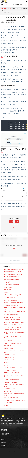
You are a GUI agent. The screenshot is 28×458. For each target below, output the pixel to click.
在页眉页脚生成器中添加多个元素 (11, 330)
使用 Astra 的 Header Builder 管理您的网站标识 (14, 311)
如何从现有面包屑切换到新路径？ (11, 397)
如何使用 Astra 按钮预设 (9, 388)
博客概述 (6, 405)
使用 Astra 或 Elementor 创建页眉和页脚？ (13, 302)
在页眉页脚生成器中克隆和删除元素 (12, 319)
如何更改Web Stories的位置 (10, 370)
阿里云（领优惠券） (6, 433)
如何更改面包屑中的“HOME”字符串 (11, 391)
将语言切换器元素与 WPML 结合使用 (12, 317)
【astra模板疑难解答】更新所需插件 (12, 279)
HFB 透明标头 (7, 282)
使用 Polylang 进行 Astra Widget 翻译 (12, 295)
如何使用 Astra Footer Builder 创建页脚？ (13, 324)
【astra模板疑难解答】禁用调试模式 (12, 276)
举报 (14, 227)
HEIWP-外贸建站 (17, 449)
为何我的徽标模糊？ (8, 340)
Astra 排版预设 (7, 365)
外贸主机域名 (18, 5)
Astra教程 (10, 8)
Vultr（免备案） (5, 434)
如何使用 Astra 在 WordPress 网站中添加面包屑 (14, 400)
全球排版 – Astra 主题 (9, 357)
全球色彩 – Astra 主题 (9, 360)
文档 (5, 8)
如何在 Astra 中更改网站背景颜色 (11, 379)
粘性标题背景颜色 (8, 289)
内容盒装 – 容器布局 (8, 348)
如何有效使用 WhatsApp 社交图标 (11, 284)
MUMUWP (11, 5)
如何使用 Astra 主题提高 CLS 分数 (11, 372)
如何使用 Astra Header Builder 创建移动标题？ (14, 322)
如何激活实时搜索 (8, 287)
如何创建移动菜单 (8, 402)
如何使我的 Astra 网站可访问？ (11, 382)
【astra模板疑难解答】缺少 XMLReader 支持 (14, 269)
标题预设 (6, 292)
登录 (14, 248)
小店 (5, 5)
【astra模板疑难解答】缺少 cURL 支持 (12, 271)
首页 (2, 5)
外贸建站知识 (3, 442)
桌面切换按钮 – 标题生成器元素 (11, 314)
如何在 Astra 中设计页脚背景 (10, 300)
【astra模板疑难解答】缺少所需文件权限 (13, 274)
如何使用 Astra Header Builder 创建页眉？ (13, 327)
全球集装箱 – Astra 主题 (9, 354)
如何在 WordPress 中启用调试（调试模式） (13, 367)
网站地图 (3, 445)
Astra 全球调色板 (7, 362)
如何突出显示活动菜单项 (9, 297)
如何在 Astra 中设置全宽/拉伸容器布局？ (13, 343)
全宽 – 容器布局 (7, 345)
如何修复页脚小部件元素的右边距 (11, 305)
